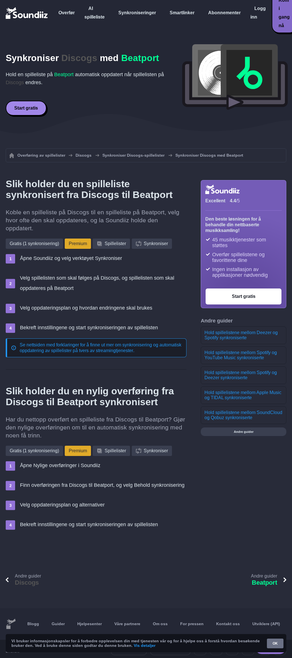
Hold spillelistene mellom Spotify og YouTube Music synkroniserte (240, 355)
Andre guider (244, 431)
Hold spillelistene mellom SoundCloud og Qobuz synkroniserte (243, 415)
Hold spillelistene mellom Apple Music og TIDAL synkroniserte (242, 395)
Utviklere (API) (266, 623)
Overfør (66, 12)
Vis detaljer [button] (144, 645)
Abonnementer (224, 12)
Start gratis (26, 108)
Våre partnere (127, 623)
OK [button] (275, 643)
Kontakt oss (228, 623)
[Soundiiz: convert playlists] (11, 624)
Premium (78, 243)
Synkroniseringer (137, 12)
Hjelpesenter (89, 623)
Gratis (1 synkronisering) (34, 243)
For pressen (192, 623)
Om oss (160, 623)
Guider (58, 623)
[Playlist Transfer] (27, 12)
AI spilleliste (94, 12)
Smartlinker (182, 12)
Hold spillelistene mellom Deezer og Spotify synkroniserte (241, 335)
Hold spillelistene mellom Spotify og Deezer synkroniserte (240, 375)
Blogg (33, 623)
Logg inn (258, 12)
